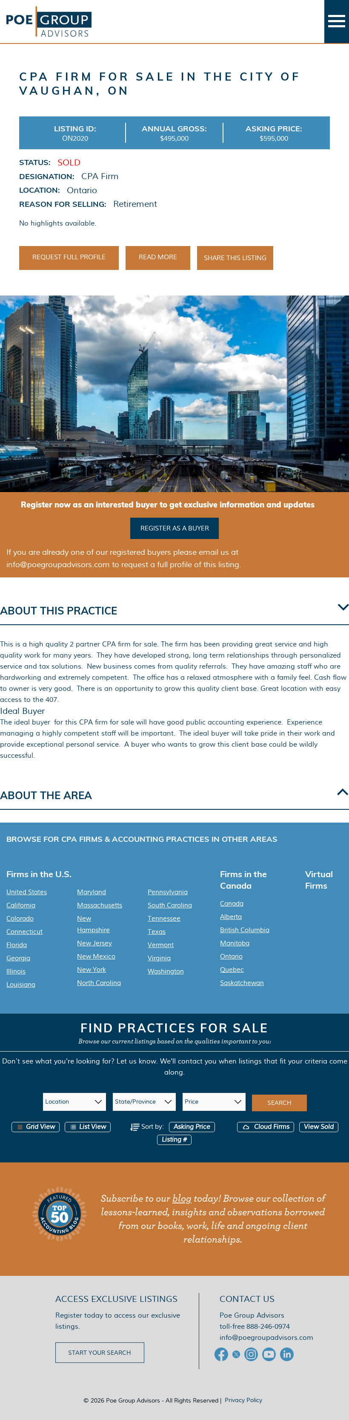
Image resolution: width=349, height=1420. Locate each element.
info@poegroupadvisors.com (266, 1337)
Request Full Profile (69, 257)
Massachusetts (99, 905)
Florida (16, 945)
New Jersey (94, 943)
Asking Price (192, 1127)
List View (92, 1127)
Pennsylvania (168, 892)
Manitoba (234, 943)
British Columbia (244, 930)
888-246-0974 (268, 1326)
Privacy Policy (243, 1400)
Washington (166, 971)
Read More (158, 257)
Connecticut (24, 932)
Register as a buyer (174, 528)
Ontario (231, 956)
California (20, 905)
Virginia (159, 958)
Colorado (20, 918)
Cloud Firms (270, 1127)
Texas (157, 932)
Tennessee (164, 918)
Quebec (232, 970)
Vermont (161, 945)
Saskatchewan (242, 983)
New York (91, 970)
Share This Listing (235, 258)
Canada (231, 903)
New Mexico (96, 956)
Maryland (91, 892)
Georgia (18, 958)
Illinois (16, 971)
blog (182, 1199)
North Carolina (99, 983)
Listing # (174, 1140)
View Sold (319, 1127)
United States (26, 892)
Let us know (136, 1061)
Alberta (231, 917)
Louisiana (20, 984)
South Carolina (170, 905)
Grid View (40, 1127)
